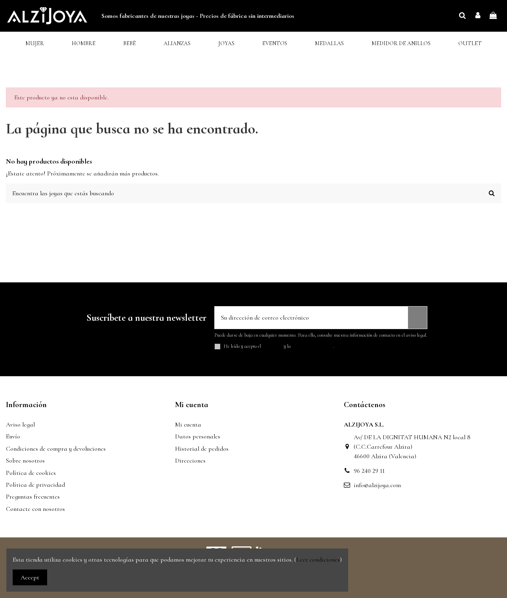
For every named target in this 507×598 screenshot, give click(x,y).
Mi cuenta (188, 425)
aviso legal (272, 346)
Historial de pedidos (202, 449)
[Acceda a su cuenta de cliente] (477, 16)
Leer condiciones (318, 560)
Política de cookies (31, 473)
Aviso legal (20, 425)
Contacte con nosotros (35, 509)
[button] (34, 44)
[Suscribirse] (417, 318)
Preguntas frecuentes (33, 497)
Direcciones (190, 461)
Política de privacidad (35, 485)
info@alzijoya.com (377, 485)
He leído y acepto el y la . (279, 346)
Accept (30, 577)
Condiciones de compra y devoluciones (56, 449)
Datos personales (197, 436)
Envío (13, 436)
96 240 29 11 (369, 471)
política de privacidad (312, 346)
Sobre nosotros (25, 461)
